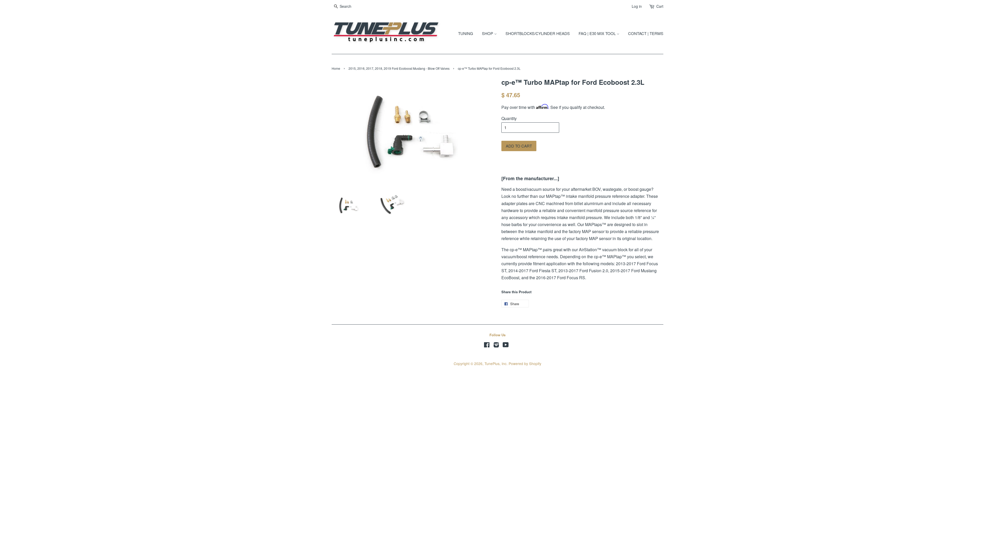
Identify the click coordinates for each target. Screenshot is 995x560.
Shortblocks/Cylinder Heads (538, 33)
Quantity (509, 118)
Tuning (465, 33)
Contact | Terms (645, 33)
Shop (488, 33)
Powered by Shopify (525, 363)
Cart (659, 6)
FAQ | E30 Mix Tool (598, 33)
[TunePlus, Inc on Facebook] (487, 345)
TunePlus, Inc (496, 363)
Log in (637, 6)
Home (336, 68)
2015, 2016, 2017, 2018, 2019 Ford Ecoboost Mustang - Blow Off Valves (399, 68)
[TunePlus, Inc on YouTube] (506, 345)
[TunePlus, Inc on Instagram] (496, 345)
